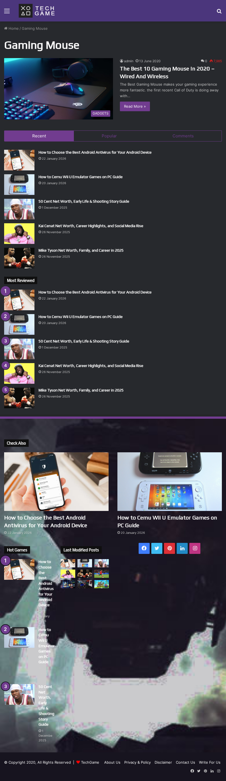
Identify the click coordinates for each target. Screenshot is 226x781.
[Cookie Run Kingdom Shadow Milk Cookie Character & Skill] (68, 584)
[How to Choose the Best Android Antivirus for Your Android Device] (19, 160)
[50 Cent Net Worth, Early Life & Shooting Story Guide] (19, 209)
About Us (112, 762)
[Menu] (7, 13)
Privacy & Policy (137, 762)
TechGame (90, 762)
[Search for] (219, 13)
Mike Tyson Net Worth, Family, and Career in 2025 (81, 250)
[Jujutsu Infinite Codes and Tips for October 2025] (84, 584)
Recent (39, 135)
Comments (183, 135)
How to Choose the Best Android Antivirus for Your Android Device (95, 152)
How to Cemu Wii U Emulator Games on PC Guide (81, 177)
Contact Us (185, 762)
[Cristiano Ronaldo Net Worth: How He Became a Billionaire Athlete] (101, 574)
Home (13, 28)
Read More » (135, 106)
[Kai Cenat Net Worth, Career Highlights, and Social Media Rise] (19, 233)
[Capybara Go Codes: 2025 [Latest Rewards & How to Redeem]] (101, 584)
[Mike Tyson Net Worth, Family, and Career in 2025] (19, 258)
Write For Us (209, 762)
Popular (109, 135)
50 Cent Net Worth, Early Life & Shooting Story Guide (84, 201)
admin (128, 61)
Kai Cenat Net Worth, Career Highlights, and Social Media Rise (91, 226)
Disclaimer (163, 762)
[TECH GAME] (36, 11)
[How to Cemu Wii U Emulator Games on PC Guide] (19, 184)
